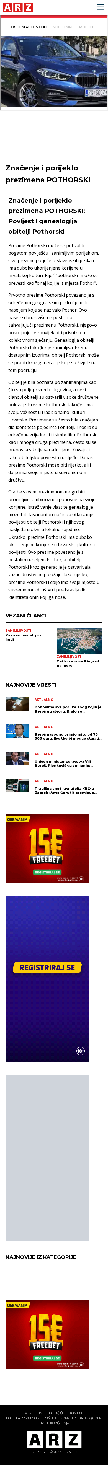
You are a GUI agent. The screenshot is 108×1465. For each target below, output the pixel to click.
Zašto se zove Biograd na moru (78, 663)
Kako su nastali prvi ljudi (24, 637)
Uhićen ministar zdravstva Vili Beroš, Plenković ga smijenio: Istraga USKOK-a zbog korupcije (65, 763)
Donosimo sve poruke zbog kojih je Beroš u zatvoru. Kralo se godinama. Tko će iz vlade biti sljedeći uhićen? (68, 709)
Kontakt (76, 1413)
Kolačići (56, 1413)
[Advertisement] (47, 1158)
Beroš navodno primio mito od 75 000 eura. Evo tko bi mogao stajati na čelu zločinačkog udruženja (67, 736)
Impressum (33, 1413)
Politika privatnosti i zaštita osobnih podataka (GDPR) (54, 1418)
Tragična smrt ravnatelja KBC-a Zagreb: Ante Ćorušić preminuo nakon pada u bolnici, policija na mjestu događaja (65, 790)
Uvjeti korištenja (54, 1423)
